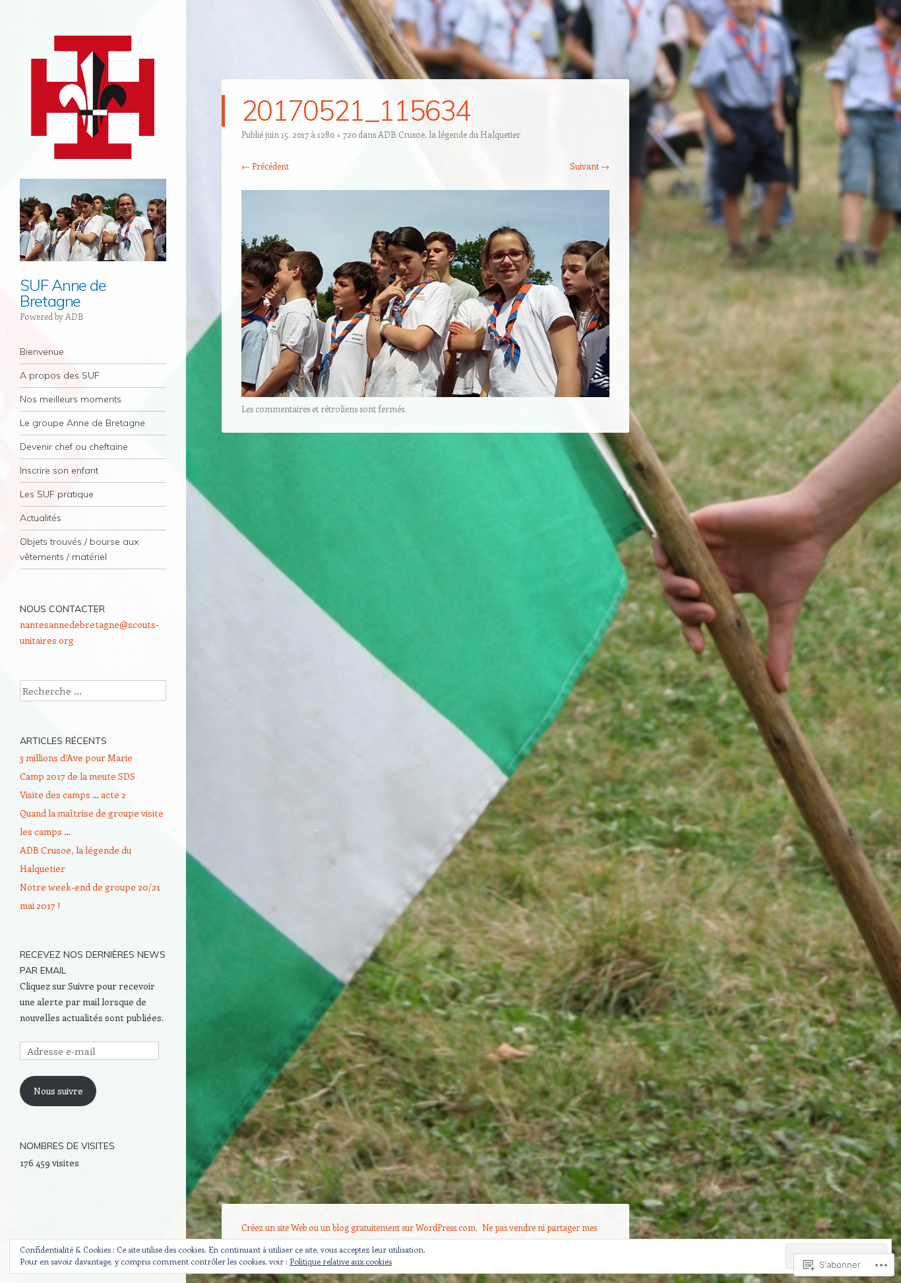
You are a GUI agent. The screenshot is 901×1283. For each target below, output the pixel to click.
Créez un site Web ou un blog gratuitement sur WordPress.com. (359, 1227)
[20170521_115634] (425, 393)
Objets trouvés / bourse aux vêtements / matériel (79, 549)
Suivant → (589, 166)
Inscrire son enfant (59, 470)
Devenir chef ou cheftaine (74, 447)
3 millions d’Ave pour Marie (76, 757)
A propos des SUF (60, 375)
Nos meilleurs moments (70, 399)
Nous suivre (58, 1090)
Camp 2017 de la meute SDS (77, 776)
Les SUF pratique (57, 494)
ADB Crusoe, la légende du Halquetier (449, 134)
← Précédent (265, 166)
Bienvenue (42, 352)
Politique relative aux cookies (341, 1261)
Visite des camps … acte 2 (73, 794)
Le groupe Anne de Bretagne (82, 423)
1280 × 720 (336, 134)
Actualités (40, 518)
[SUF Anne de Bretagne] (93, 97)
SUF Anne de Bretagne (63, 293)
